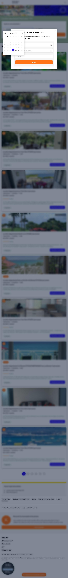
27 (13, 50)
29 (18, 50)
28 (16, 50)
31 (4, 52)
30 (21, 50)
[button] (54, 31)
